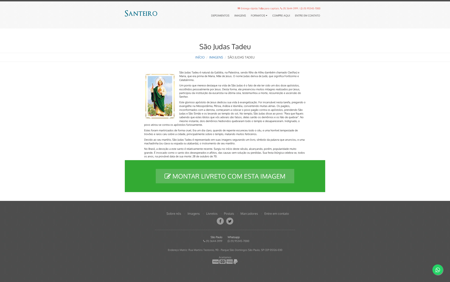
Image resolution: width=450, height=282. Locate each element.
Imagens (240, 15)
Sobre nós (173, 213)
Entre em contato (307, 15)
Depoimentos (220, 15)
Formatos (258, 15)
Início (200, 57)
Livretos (211, 213)
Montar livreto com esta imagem (228, 176)
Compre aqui (281, 15)
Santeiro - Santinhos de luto (141, 13)
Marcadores (249, 213)
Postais (229, 213)
